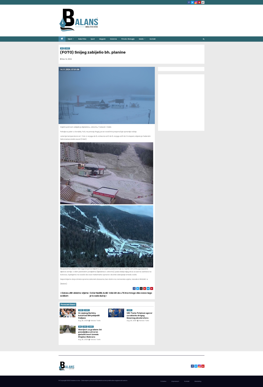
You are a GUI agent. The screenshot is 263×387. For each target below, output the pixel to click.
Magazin (102, 39)
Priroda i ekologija (128, 39)
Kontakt (153, 39)
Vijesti (70, 39)
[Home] (62, 39)
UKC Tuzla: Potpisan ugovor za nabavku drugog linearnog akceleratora (139, 315)
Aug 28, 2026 (83, 321)
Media (141, 39)
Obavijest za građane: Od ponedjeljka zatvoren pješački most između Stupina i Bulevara (90, 333)
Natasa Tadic (95, 321)
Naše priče (82, 39)
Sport (93, 39)
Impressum (175, 381)
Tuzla (85, 326)
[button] (203, 39)
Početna (163, 381)
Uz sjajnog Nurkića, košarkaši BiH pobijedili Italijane (89, 315)
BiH (62, 48)
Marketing (198, 381)
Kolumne (113, 39)
